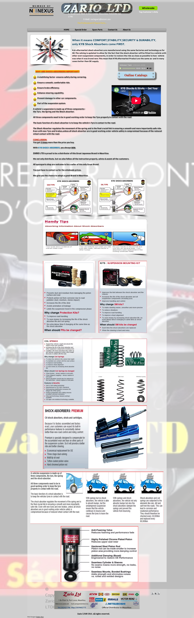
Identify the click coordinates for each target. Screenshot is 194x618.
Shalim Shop (40, 617)
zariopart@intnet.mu (100, 19)
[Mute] (147, 68)
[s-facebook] (152, 593)
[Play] (121, 68)
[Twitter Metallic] (155, 593)
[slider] (151, 68)
